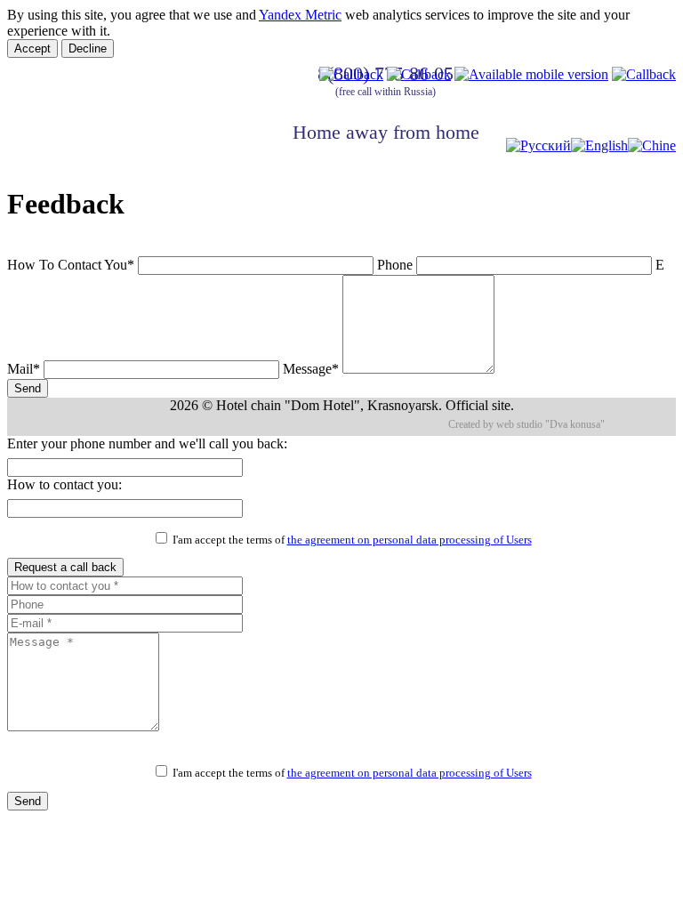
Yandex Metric (300, 14)
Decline (87, 48)
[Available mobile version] (531, 74)
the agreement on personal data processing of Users (409, 540)
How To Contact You (70, 264)
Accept (32, 48)
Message (311, 368)
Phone (395, 264)
